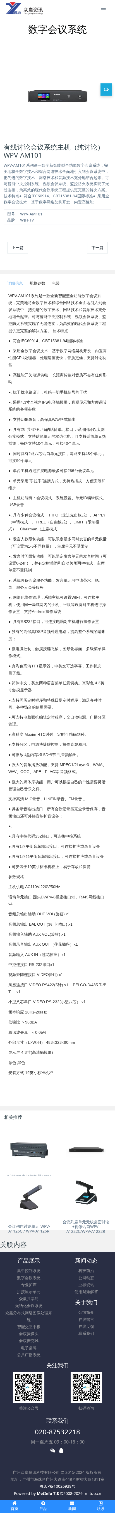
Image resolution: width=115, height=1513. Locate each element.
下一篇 (97, 247)
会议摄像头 (29, 1333)
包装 (56, 283)
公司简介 (86, 1312)
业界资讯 (86, 1284)
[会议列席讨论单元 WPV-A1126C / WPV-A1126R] (29, 1198)
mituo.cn (93, 1493)
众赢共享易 (29, 1298)
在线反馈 (86, 1326)
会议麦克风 (29, 1340)
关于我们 (86, 1302)
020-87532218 (57, 1431)
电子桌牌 (29, 1347)
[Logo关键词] (24, 8)
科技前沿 (86, 1270)
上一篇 (17, 247)
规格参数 (37, 283)
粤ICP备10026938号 (57, 1486)
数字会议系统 (28, 1277)
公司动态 (86, 1277)
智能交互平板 (28, 1326)
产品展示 (29, 1260)
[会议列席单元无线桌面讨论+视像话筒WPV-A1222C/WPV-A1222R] (86, 1194)
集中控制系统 (28, 1270)
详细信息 (15, 283)
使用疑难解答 (86, 1291)
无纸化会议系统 (28, 1305)
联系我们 (86, 1333)
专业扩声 (29, 1284)
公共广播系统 (28, 1354)
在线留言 (86, 1319)
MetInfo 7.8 (48, 1493)
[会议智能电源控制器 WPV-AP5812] (29, 1148)
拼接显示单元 (28, 1291)
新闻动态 (86, 1260)
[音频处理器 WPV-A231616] (86, 1148)
